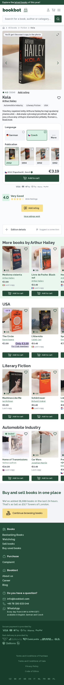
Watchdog (8, 539)
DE (25, 679)
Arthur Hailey (9, 101)
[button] (32, 60)
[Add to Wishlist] (59, 97)
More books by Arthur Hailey (28, 242)
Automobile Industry (21, 427)
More (53, 137)
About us (7, 576)
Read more (7, 120)
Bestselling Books (13, 534)
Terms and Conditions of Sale (32, 661)
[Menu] (59, 10)
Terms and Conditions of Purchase (32, 656)
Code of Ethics (32, 671)
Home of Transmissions (14, 459)
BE (49, 679)
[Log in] (48, 10)
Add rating (23, 92)
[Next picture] (57, 63)
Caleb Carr (36, 340)
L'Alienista (37, 336)
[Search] (58, 19)
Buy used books (11, 548)
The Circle (8, 336)
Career (6, 580)
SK (15, 679)
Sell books (8, 543)
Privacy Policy (31, 666)
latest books (20, 2)
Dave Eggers (8, 340)
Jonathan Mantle (39, 463)
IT (34, 679)
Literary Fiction (16, 366)
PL (54, 679)
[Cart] (53, 10)
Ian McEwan (7, 401)
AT (20, 679)
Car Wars (36, 459)
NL (39, 679)
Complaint (8, 562)
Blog (5, 585)
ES (30, 679)
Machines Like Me (12, 398)
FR (44, 679)
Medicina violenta (12, 275)
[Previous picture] (6, 63)
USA (6, 304)
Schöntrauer (38, 398)
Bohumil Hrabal (39, 401)
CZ (10, 679)
